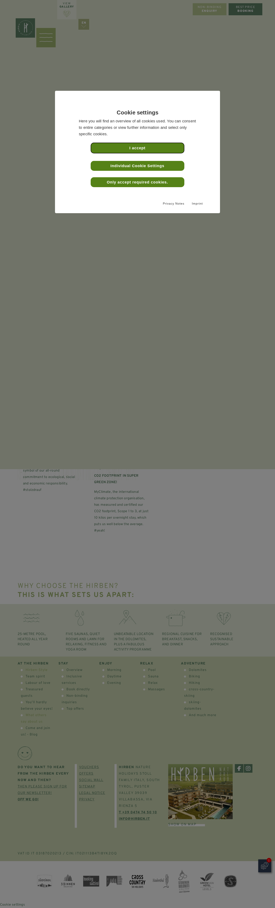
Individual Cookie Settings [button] (137, 166)
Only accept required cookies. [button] (137, 182)
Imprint (197, 203)
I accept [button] (137, 148)
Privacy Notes (173, 203)
